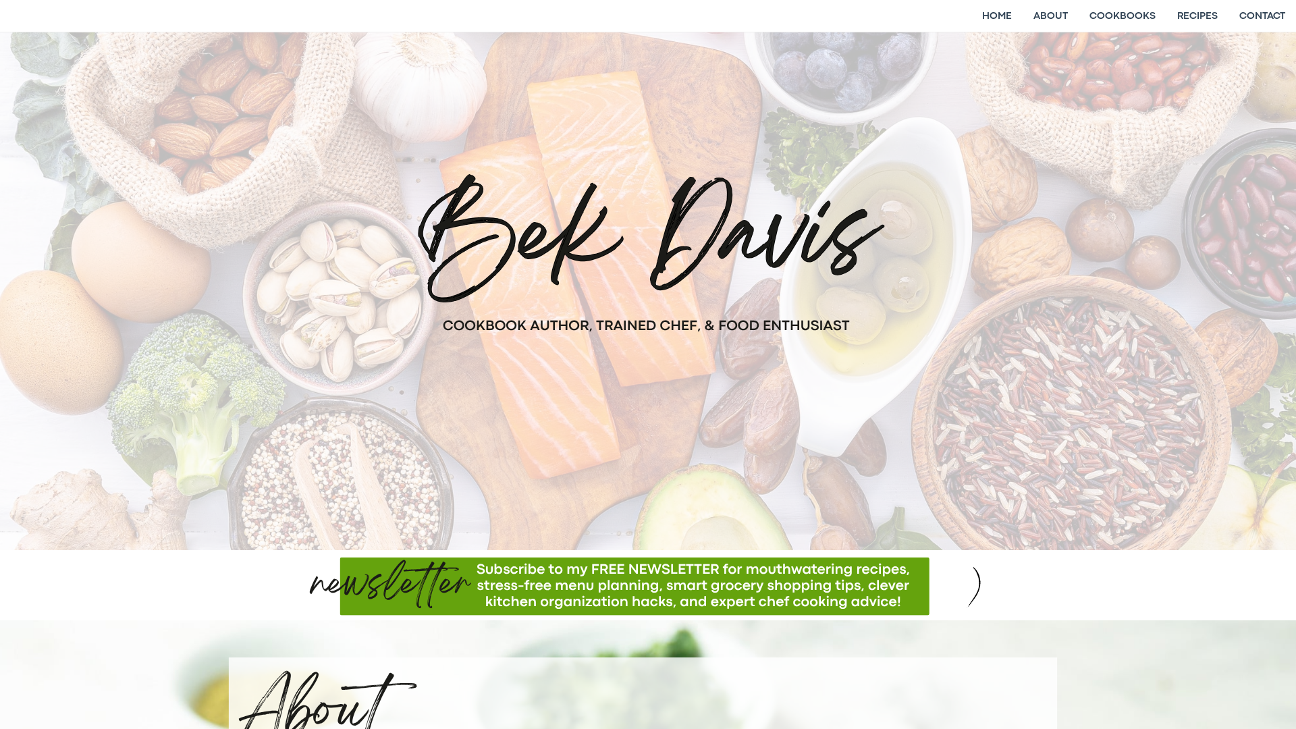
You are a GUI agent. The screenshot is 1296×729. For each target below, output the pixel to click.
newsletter (391, 586)
